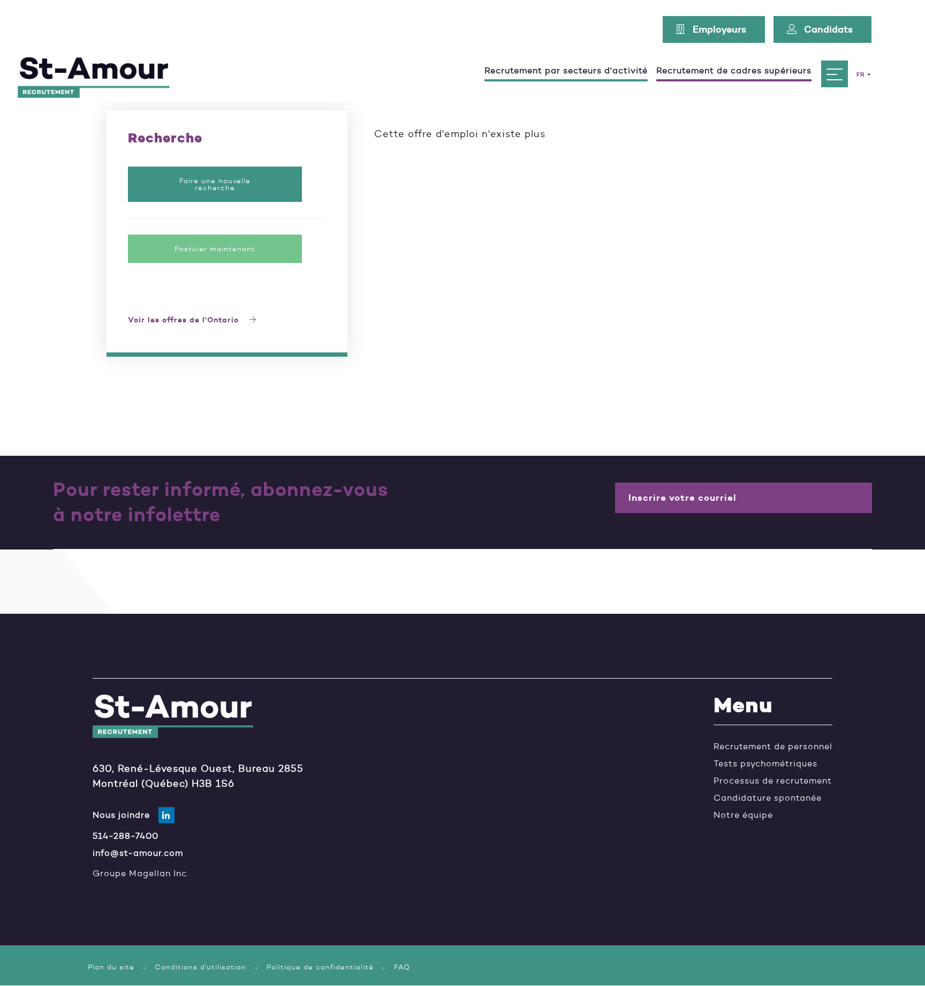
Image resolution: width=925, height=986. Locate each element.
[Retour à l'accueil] (93, 74)
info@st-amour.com (138, 853)
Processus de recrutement (773, 781)
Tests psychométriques (765, 763)
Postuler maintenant (215, 249)
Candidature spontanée (768, 798)
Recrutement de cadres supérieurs (734, 71)
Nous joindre (121, 815)
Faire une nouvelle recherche (215, 184)
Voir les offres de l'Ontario (184, 321)
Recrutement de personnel (773, 746)
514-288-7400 (125, 836)
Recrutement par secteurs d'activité (566, 71)
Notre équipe (743, 815)
